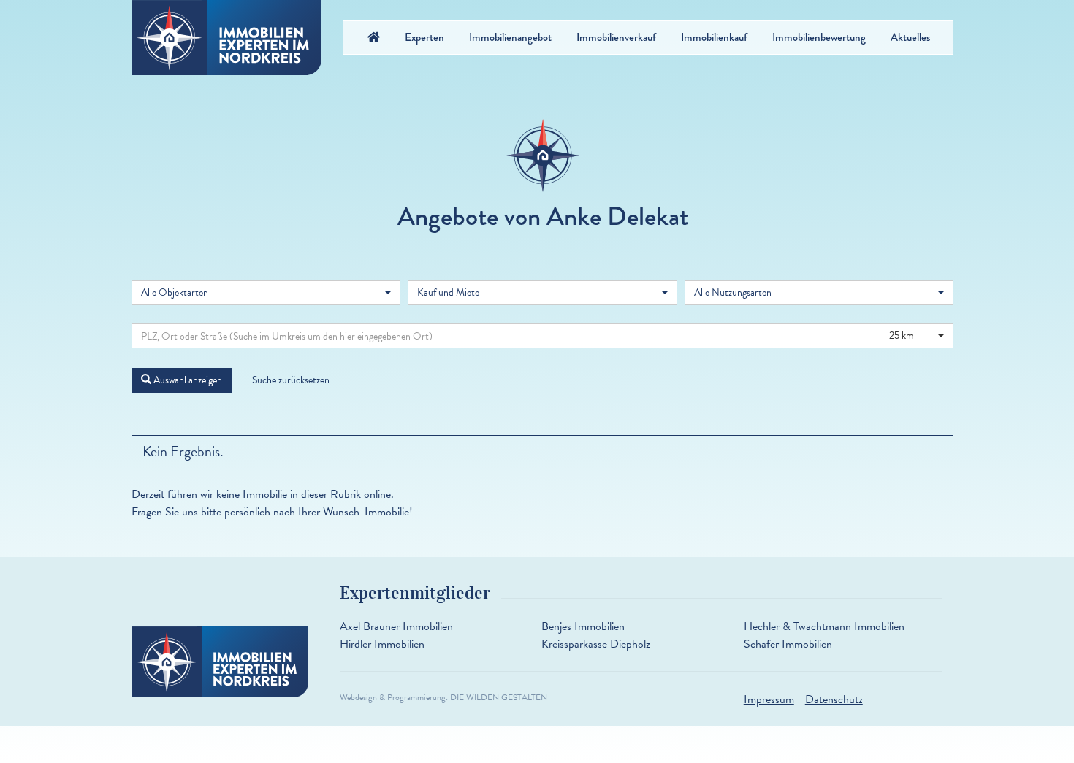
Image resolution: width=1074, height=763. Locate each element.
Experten (424, 37)
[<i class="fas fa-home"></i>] (373, 37)
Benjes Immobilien (583, 626)
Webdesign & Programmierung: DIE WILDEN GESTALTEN (443, 697)
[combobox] (266, 292)
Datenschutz (834, 699)
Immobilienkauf (714, 37)
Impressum (769, 699)
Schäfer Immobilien (788, 644)
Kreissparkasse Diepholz (595, 644)
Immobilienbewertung (819, 37)
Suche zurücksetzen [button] (291, 380)
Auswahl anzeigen (186, 380)
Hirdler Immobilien (382, 644)
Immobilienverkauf (616, 37)
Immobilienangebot (510, 37)
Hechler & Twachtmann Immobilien (824, 626)
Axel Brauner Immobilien (396, 626)
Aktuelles (910, 37)
